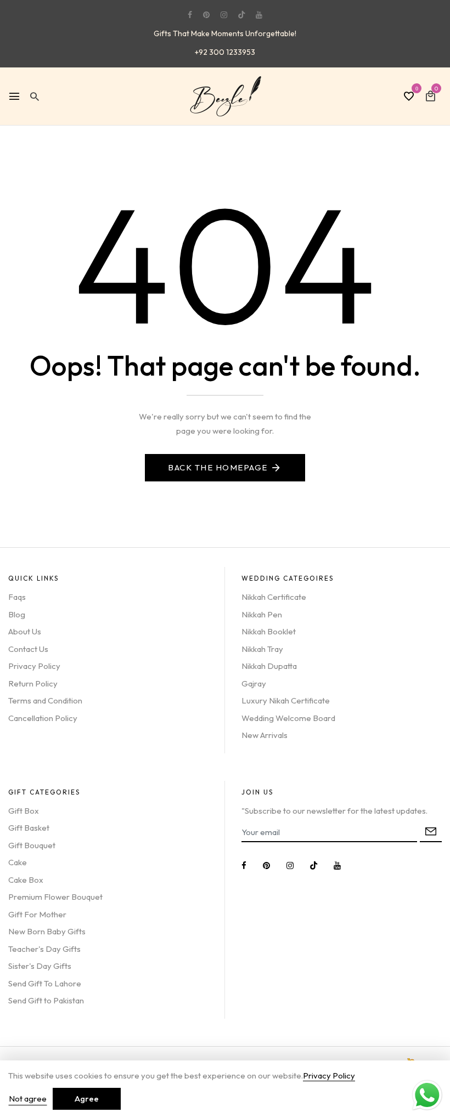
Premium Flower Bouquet (55, 897)
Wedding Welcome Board (288, 718)
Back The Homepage (218, 467)
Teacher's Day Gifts (44, 949)
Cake (17, 862)
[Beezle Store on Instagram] (224, 15)
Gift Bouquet (31, 845)
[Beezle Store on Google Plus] (241, 15)
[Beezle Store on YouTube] (259, 15)
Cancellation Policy (42, 718)
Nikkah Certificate (273, 597)
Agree (87, 1098)
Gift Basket (28, 827)
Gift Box (23, 810)
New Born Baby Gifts (47, 931)
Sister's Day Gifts (39, 966)
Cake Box (25, 880)
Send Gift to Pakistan (46, 1000)
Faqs (17, 597)
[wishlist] (409, 97)
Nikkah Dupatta (269, 666)
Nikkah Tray (262, 649)
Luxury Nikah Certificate (285, 700)
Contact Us (28, 649)
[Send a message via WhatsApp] (427, 1095)
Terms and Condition (45, 700)
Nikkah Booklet (268, 631)
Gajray (253, 683)
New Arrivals (264, 735)
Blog (16, 614)
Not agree (28, 1098)
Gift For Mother (37, 914)
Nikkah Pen (261, 614)
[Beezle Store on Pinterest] (206, 15)
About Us (24, 631)
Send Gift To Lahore (44, 983)
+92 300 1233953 (225, 52)
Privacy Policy (34, 666)
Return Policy (33, 683)
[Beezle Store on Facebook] (190, 15)
